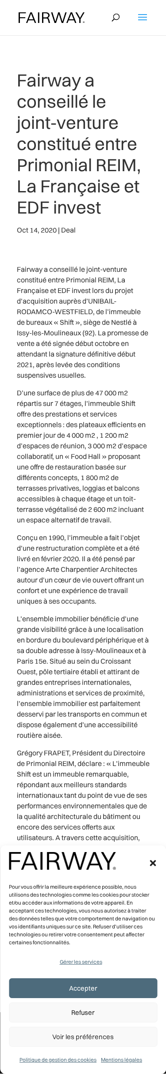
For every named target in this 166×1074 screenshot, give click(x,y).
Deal (68, 229)
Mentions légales (121, 1059)
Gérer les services (81, 961)
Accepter (83, 988)
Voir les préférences (83, 1037)
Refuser (83, 1012)
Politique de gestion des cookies (58, 1059)
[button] (152, 863)
